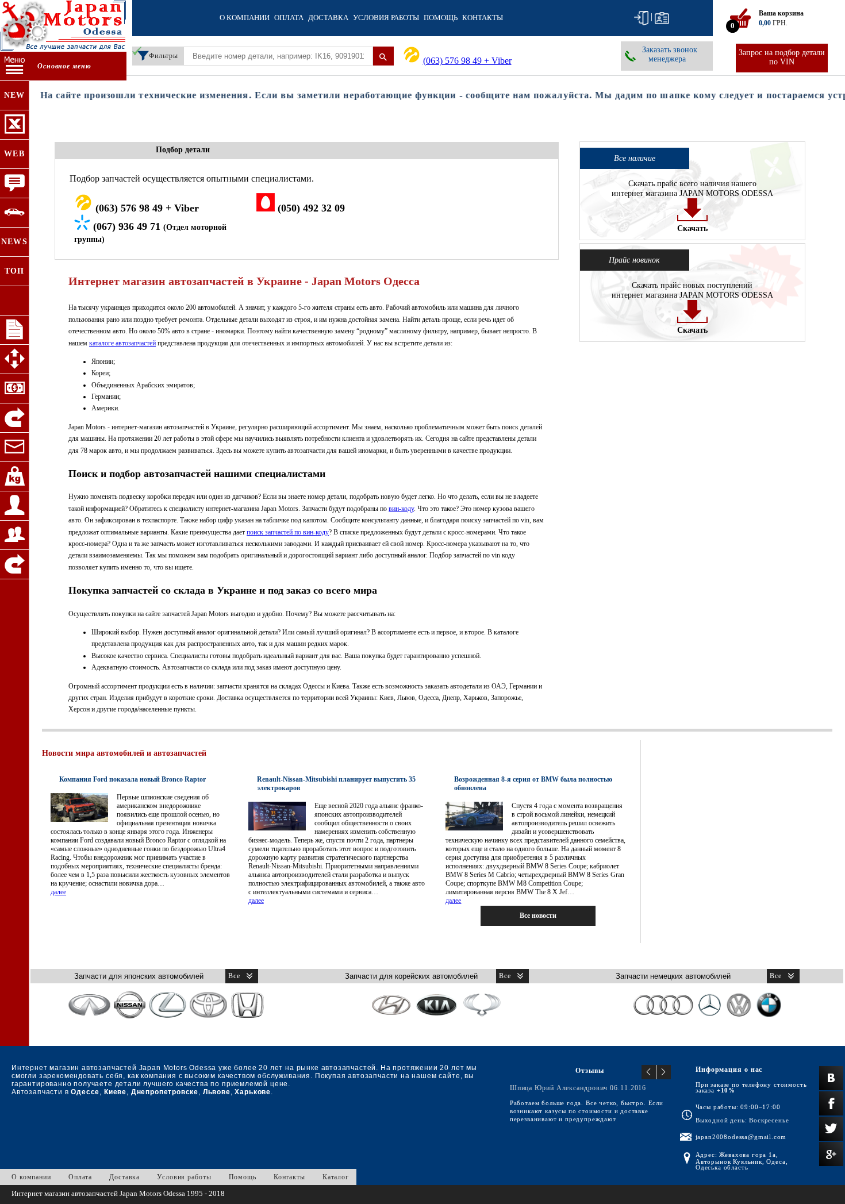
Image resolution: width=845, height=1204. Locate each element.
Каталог (335, 1177)
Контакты (482, 17)
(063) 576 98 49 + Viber (467, 61)
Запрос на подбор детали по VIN (782, 57)
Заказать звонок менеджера (669, 54)
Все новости (538, 915)
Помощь (441, 17)
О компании (245, 17)
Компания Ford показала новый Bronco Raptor (132, 779)
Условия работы (386, 17)
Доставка (328, 17)
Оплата (289, 17)
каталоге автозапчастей (122, 343)
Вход (641, 18)
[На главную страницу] (63, 27)
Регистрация (662, 18)
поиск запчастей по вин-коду (288, 532)
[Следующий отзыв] (663, 1072)
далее (58, 892)
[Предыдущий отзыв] (649, 1072)
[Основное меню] (14, 66)
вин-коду (401, 509)
